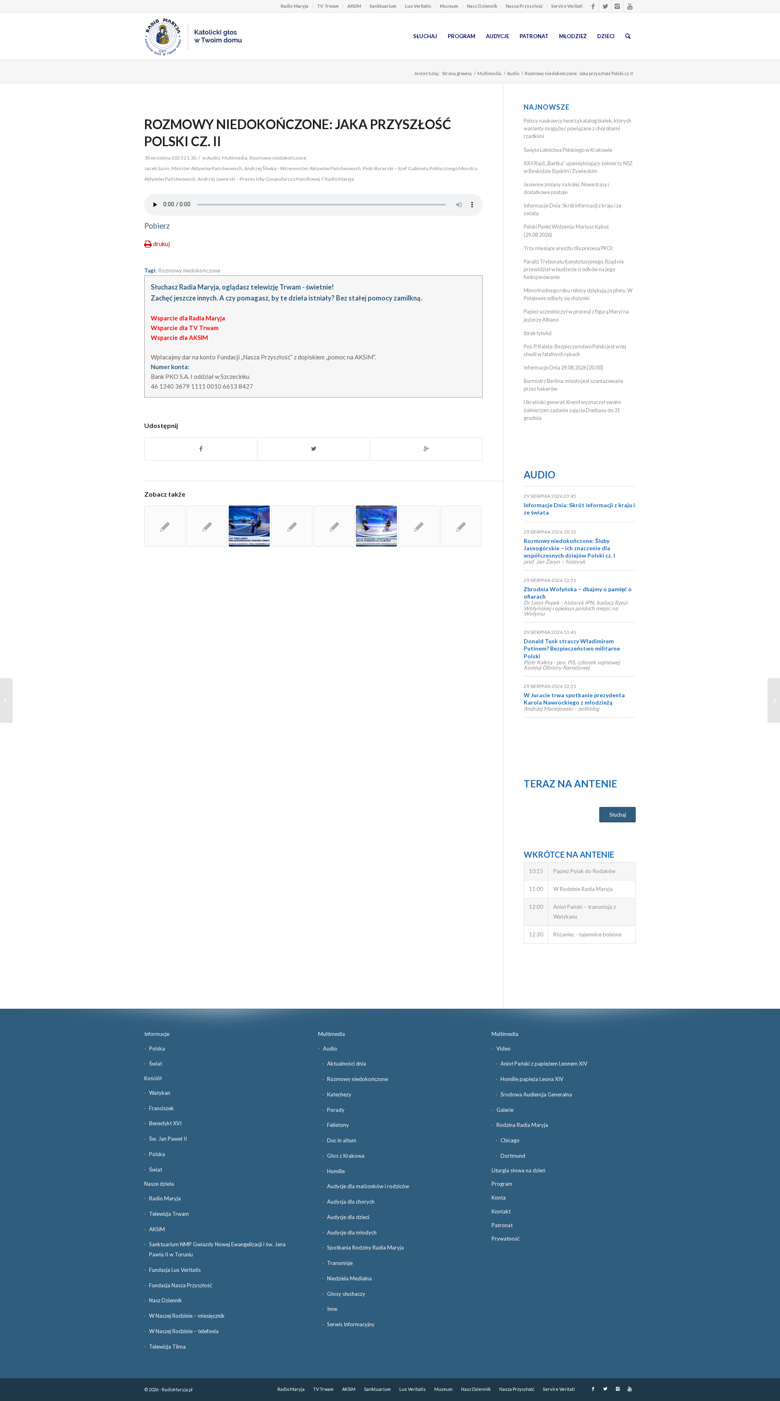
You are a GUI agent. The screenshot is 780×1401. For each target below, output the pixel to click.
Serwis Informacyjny (351, 1324)
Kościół (153, 1078)
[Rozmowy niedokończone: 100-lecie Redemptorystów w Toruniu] (164, 526)
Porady (335, 1110)
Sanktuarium (383, 6)
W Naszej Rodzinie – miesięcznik (187, 1315)
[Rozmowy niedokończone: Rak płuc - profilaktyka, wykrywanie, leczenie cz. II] (460, 526)
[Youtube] (630, 6)
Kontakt (501, 1211)
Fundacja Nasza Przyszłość (180, 1285)
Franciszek (161, 1108)
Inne (332, 1309)
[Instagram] (617, 6)
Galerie (505, 1110)
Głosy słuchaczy (346, 1294)
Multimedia (489, 73)
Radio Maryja (294, 6)
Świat (155, 1063)
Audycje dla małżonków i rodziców (368, 1186)
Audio (513, 73)
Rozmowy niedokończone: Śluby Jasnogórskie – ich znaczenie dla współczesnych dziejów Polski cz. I (569, 548)
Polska (157, 1048)
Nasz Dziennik (482, 6)
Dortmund (512, 1155)
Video (503, 1048)
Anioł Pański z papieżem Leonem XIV (543, 1063)
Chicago (510, 1140)
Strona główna (457, 73)
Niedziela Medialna (349, 1278)
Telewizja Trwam (169, 1214)
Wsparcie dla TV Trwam (185, 327)
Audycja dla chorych (351, 1201)
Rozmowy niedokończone (277, 158)
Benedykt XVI (165, 1123)
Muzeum (449, 6)
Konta (499, 1197)
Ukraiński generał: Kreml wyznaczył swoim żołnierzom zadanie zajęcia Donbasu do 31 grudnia (572, 410)
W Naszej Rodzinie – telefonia (184, 1331)
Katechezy (339, 1094)
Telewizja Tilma (167, 1346)
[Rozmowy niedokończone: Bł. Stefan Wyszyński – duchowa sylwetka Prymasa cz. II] (291, 526)
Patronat (502, 1225)
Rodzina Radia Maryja (522, 1125)
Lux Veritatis (418, 6)
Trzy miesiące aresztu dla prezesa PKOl (568, 248)
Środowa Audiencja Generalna (536, 1094)
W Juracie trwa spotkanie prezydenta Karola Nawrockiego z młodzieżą (574, 699)
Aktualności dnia (346, 1063)
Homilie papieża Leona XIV (531, 1079)
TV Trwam (328, 6)
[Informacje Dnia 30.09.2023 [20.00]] (6, 700)
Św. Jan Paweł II (168, 1138)
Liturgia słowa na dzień (518, 1170)
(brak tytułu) (538, 333)
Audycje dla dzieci (348, 1217)
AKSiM (354, 6)
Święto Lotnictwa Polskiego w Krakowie (568, 150)
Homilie (336, 1171)
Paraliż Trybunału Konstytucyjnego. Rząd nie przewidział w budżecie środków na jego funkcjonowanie (574, 269)
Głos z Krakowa (345, 1155)
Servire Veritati (567, 6)
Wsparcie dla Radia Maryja (188, 318)
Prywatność (506, 1238)
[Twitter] (605, 6)
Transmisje (340, 1263)
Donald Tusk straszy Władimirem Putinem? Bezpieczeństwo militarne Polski (572, 648)
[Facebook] (593, 6)
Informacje (156, 1034)
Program (502, 1183)
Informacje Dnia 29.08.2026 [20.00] (563, 367)
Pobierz (157, 225)
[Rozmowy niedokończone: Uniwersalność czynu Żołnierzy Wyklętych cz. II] (334, 526)
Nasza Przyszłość (524, 6)
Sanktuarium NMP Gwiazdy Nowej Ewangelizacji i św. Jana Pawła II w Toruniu (217, 1249)
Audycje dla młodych (352, 1232)
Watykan (159, 1093)
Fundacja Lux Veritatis (175, 1270)
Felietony (338, 1125)
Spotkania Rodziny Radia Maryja (365, 1247)
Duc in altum (341, 1140)
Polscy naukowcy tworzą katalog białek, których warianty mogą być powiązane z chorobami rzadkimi (577, 128)
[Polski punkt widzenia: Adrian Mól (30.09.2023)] (773, 700)
